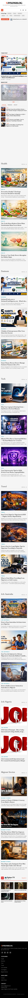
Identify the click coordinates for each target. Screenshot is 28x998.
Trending (10, 104)
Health (2, 958)
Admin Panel (4, 980)
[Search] (21, 10)
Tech (2, 963)
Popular (4, 104)
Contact (3, 977)
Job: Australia (4, 967)
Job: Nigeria (4, 969)
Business (3, 961)
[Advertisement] (14, 36)
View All (24, 878)
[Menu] (25, 10)
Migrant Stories (4, 971)
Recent (15, 104)
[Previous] (3, 93)
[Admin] (23, 10)
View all (23, 164)
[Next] (24, 93)
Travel (2, 965)
